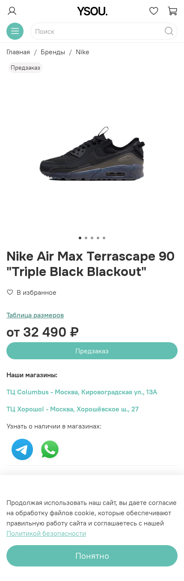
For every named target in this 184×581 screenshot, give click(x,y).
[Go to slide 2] (86, 238)
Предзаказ (92, 350)
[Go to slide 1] (80, 238)
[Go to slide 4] (98, 238)
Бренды (53, 51)
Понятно (92, 555)
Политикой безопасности (46, 533)
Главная (18, 51)
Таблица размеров (35, 315)
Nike (82, 51)
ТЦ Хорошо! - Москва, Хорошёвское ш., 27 (72, 409)
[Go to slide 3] (92, 238)
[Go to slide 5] (104, 238)
